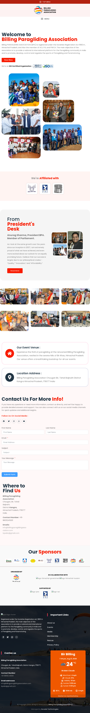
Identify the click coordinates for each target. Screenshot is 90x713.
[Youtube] (24, 421)
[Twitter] (9, 421)
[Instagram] (14, 421)
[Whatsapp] (19, 421)
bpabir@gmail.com (11, 533)
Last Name (50, 428)
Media (49, 631)
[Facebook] (4, 421)
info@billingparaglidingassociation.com (16, 683)
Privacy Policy (53, 645)
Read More (15, 271)
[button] (45, 19)
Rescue (50, 640)
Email (4, 438)
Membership (52, 636)
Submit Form (9, 474)
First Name (6, 428)
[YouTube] (16, 637)
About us (51, 623)
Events (50, 627)
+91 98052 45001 (7, 676)
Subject (5, 448)
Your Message (8, 458)
